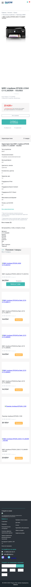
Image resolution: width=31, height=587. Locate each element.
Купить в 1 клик (15, 284)
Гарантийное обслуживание (22, 527)
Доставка (18, 522)
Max (6, 558)
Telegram (13, 558)
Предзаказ (19, 319)
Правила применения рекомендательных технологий (7, 537)
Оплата (17, 525)
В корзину (18, 281)
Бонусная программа (7, 546)
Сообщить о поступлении (14, 122)
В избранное (7, 127)
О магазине (4, 521)
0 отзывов (16, 93)
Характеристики (7, 138)
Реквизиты (4, 524)
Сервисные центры (20, 533)
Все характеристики (8, 209)
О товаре (26, 138)
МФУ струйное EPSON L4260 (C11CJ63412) (15, 274)
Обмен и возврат (20, 530)
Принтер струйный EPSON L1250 (12, 416)
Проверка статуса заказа (21, 519)
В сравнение (17, 127)
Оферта (15, 584)
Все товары (6, 252)
